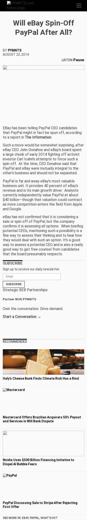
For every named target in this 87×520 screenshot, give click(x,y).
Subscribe (14, 284)
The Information (38, 137)
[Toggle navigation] (79, 5)
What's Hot (49, 518)
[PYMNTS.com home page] (23, 5)
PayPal (34, 518)
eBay (25, 518)
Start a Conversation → (22, 316)
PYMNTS (14, 50)
